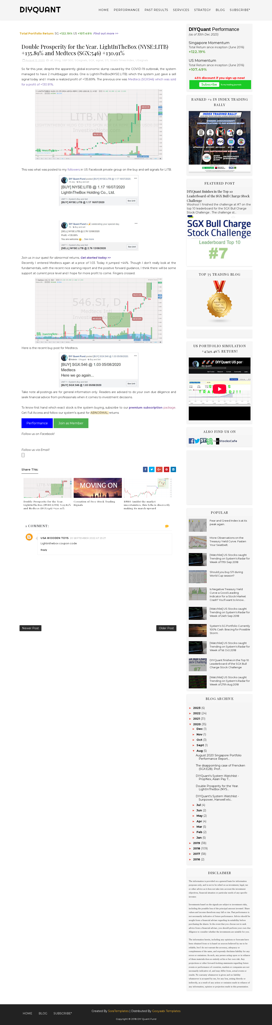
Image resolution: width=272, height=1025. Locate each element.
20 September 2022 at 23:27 (88, 538)
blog (58, 60)
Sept (201, 745)
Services (181, 10)
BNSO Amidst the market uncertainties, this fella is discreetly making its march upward (147, 505)
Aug (200, 751)
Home (104, 10)
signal (99, 60)
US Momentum (202, 60)
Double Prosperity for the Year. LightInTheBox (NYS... (217, 787)
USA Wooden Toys (55, 538)
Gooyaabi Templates (166, 1011)
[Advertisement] (219, 477)
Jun (200, 810)
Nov (200, 734)
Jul (199, 805)
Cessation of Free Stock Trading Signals (94, 503)
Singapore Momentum (209, 43)
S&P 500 (67, 60)
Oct (200, 740)
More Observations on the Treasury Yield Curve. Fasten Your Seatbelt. (228, 541)
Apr (200, 821)
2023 (197, 708)
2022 (197, 713)
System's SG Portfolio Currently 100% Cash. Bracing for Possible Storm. (230, 629)
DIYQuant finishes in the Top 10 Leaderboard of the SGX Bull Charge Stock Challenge (218, 196)
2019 (197, 843)
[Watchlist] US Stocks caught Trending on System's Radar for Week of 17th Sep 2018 (230, 558)
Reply (44, 550)
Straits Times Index (122, 60)
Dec (200, 729)
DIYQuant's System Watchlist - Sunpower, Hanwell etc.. (217, 797)
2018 (197, 848)
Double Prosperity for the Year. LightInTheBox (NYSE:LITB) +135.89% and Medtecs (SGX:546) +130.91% (47, 505)
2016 (197, 859)
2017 (197, 854)
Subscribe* (240, 10)
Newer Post (30, 628)
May (200, 816)
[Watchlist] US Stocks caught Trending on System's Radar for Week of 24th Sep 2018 (230, 612)
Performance (127, 10)
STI (107, 60)
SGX (91, 60)
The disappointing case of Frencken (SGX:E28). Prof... (220, 767)
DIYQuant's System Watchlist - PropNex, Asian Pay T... (217, 777)
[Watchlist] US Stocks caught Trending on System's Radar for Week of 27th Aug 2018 (230, 681)
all (51, 60)
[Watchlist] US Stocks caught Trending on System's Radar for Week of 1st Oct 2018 (230, 646)
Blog (220, 10)
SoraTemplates (118, 1011)
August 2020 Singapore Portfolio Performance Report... (219, 757)
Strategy (202, 10)
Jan (200, 837)
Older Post (166, 628)
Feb (200, 832)
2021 (197, 718)
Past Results (156, 10)
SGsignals (81, 60)
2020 (197, 724)
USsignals (142, 60)
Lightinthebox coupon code (59, 543)
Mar (200, 826)
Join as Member (71, 423)
